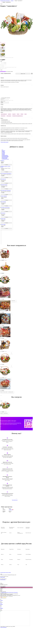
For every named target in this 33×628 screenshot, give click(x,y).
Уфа (26, 564)
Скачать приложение (3, 627)
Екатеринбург (19, 554)
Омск (18, 564)
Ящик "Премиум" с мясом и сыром (5, 313)
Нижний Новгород (28, 559)
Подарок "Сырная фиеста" (4, 407)
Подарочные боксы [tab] (5, 155)
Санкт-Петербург (28, 554)
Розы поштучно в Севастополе (11, 527)
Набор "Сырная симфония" (4, 326)
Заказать (2, 73)
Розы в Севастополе (20, 527)
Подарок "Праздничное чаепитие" (5, 346)
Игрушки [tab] (3, 153)
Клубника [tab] (3, 152)
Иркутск (2, 554)
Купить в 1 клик (23, 73)
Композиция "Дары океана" (4, 339)
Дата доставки (3, 98)
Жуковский (2, 549)
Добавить (7, 164)
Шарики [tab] (3, 151)
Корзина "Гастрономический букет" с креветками (7, 300)
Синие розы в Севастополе (28, 527)
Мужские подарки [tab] (4, 157)
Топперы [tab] (3, 154)
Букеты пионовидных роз (20, 533)
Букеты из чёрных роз (3, 533)
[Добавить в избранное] (32, 73)
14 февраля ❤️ (11, 509)
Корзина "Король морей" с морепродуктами (6, 391)
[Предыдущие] (0, 230)
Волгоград (19, 549)
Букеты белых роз (28, 532)
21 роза (10, 532)
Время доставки (3, 101)
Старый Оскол (11, 549)
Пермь (2, 559)
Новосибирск (28, 549)
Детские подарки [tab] (4, 158)
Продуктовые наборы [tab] (5, 156)
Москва (2, 564)
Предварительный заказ (7, 73)
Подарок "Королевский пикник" (5, 372)
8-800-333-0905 (2, 577)
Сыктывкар (11, 559)
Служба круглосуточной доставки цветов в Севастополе (9, 592)
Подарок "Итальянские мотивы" (5, 287)
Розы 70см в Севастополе (3, 527)
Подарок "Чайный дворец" (4, 255)
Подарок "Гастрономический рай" (5, 365)
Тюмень (10, 564)
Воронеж (18, 559)
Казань (10, 554)
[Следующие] (1, 230)
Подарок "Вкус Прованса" (4, 274)
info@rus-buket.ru (2, 579)
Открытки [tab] (3, 150)
